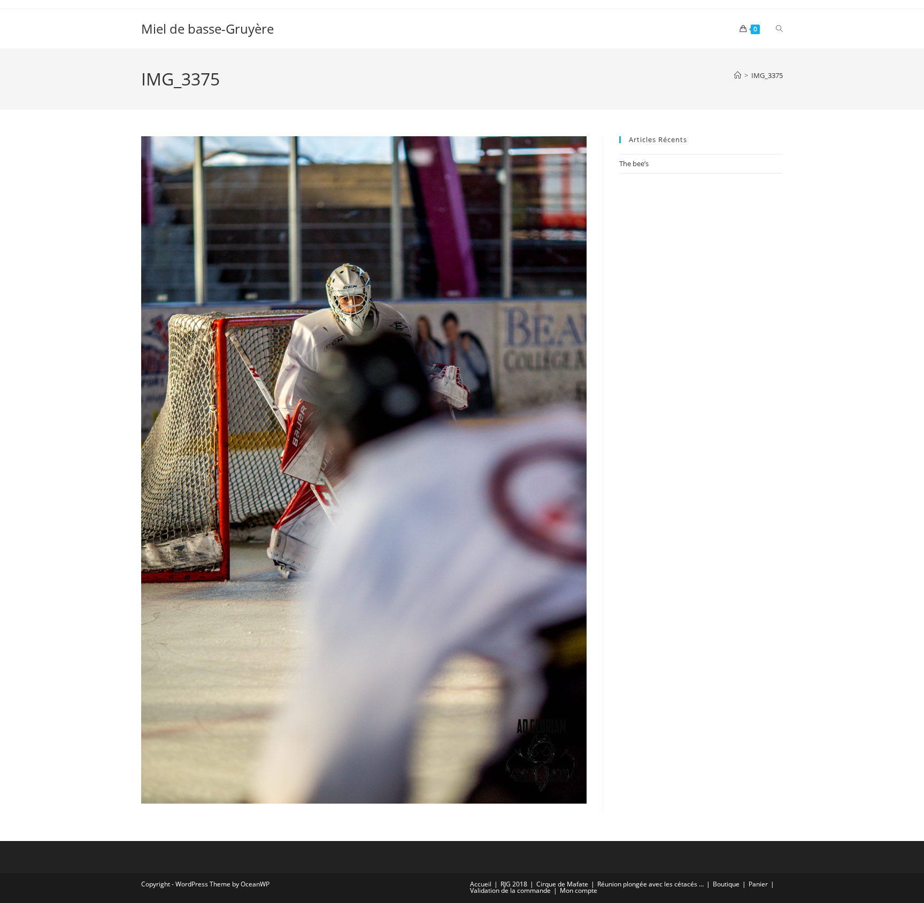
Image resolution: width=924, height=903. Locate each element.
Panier (758, 884)
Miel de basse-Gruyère (207, 28)
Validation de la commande (510, 890)
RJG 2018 (513, 884)
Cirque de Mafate (562, 884)
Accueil (480, 884)
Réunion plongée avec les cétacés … (650, 884)
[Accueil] (737, 75)
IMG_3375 (767, 75)
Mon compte (578, 890)
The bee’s (634, 163)
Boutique (726, 884)
